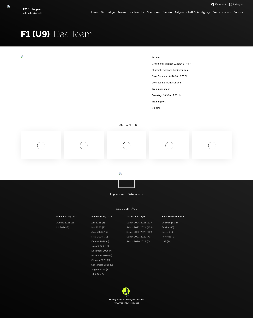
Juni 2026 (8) (98, 222)
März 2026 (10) (99, 236)
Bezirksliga (108, 12)
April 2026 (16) (99, 232)
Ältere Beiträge (135, 216)
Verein (168, 12)
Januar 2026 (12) (100, 246)
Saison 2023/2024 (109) (139, 227)
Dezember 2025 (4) (101, 250)
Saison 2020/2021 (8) (138, 241)
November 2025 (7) (101, 255)
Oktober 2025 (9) (100, 260)
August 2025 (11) (100, 269)
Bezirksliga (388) (170, 222)
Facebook (220, 4)
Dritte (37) (167, 232)
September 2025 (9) (102, 264)
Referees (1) (168, 236)
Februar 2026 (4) (100, 241)
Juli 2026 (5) (62, 227)
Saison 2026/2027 (66, 216)
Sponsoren (153, 12)
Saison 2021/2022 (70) (138, 236)
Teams (122, 12)
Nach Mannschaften (173, 216)
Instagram (238, 4)
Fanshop (239, 12)
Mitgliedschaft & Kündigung (192, 12)
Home (94, 12)
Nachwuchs (136, 12)
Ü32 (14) (166, 241)
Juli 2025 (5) (97, 274)
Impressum (117, 194)
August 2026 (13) (65, 222)
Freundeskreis (222, 12)
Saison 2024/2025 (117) (139, 222)
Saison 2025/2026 (101, 216)
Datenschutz (135, 194)
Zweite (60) (168, 227)
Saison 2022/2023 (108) (139, 232)
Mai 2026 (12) (98, 227)
